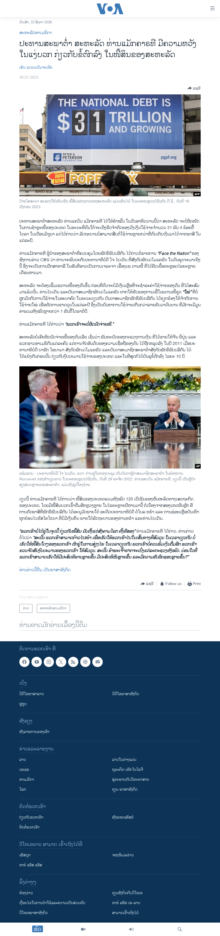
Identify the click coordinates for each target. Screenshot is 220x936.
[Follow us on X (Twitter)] (61, 662)
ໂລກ (22, 789)
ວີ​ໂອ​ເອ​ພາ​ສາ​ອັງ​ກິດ (33, 913)
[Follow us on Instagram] (49, 662)
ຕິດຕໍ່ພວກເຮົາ (29, 827)
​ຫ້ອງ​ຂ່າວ (26, 893)
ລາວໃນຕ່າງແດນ (124, 759)
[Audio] (131, 929)
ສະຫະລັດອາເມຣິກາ (35, 32)
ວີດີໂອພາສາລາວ (31, 694)
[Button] (194, 88)
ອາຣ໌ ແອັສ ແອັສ (30, 865)
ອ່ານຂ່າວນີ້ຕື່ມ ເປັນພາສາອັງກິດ (45, 570)
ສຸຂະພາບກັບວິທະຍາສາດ (130, 779)
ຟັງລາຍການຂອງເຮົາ (34, 732)
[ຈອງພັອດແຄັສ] (97, 662)
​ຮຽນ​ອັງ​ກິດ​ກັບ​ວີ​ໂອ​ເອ (127, 893)
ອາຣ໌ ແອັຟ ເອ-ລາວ (126, 903)
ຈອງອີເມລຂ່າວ (123, 855)
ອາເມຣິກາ (26, 779)
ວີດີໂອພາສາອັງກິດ (125, 694)
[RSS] (73, 662)
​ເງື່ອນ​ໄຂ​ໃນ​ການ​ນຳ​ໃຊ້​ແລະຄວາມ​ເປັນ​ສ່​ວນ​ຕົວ (52, 903)
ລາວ (22, 759)
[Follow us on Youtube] (36, 662)
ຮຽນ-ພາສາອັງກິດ (125, 789)
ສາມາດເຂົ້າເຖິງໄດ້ (125, 913)
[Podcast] (85, 662)
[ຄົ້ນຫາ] (180, 929)
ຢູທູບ (23, 704)
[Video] (83, 929)
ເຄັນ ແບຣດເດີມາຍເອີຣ (36, 67)
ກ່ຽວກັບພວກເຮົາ (31, 817)
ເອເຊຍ (24, 769)
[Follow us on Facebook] (24, 662)
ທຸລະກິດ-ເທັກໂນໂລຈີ (127, 769)
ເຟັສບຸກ (25, 855)
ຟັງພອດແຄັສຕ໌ (123, 817)
